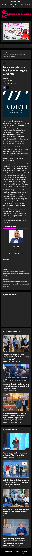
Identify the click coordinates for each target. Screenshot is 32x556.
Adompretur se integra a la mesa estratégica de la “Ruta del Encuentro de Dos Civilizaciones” (16, 356)
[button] (3, 46)
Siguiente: (16, 282)
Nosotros (27, 4)
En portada (19, 4)
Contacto (11, 4)
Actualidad (7, 448)
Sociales (16, 7)
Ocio (4, 63)
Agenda (3, 4)
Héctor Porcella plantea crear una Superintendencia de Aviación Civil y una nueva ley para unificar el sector (16, 540)
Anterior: (16, 272)
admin (6, 78)
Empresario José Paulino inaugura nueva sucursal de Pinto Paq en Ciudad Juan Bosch (16, 511)
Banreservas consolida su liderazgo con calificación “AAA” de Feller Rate (15, 454)
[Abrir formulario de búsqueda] (30, 46)
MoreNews (15, 554)
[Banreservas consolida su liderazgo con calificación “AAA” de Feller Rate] (16, 441)
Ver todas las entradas (16, 253)
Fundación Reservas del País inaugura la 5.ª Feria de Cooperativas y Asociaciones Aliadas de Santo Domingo (16, 482)
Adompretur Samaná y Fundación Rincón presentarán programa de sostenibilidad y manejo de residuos (16, 386)
